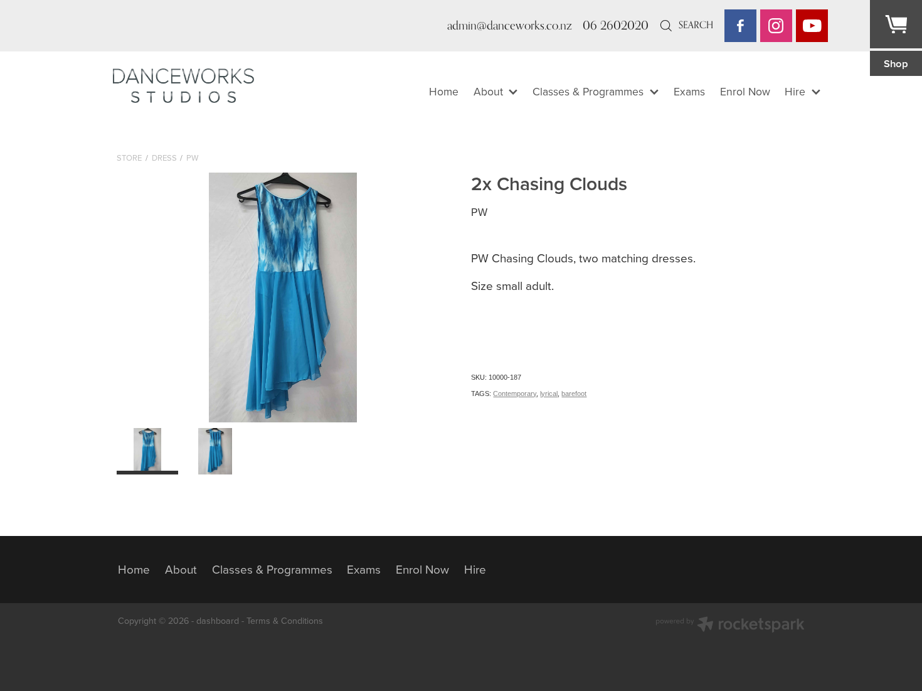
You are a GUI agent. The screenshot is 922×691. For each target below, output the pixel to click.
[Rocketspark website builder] (730, 626)
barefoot (573, 393)
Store (129, 157)
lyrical (549, 393)
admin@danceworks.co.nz (509, 25)
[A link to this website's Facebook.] (740, 25)
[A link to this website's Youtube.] (812, 25)
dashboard (217, 620)
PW (192, 157)
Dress (164, 157)
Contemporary (514, 393)
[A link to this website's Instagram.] (776, 25)
